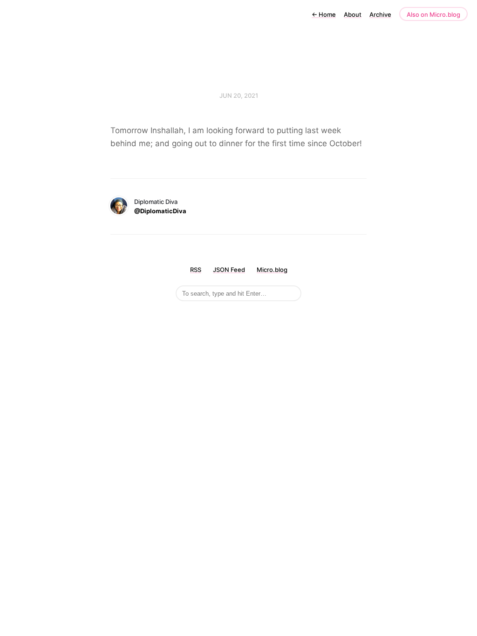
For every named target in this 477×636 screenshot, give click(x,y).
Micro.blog (272, 269)
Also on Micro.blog (433, 14)
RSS (195, 269)
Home (324, 14)
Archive (380, 14)
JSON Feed (229, 269)
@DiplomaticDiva (160, 211)
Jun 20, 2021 (238, 95)
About (352, 14)
